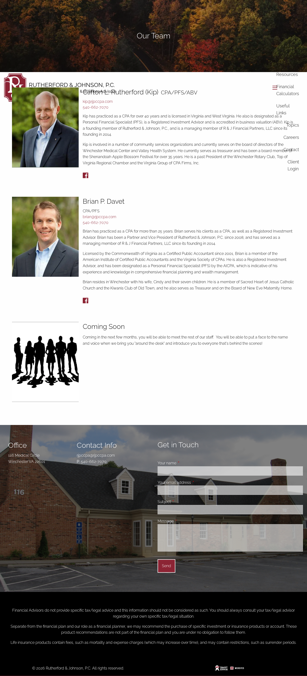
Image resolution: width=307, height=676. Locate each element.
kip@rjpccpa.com (98, 101)
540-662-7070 (95, 107)
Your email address (192, 482)
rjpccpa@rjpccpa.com (96, 455)
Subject (182, 501)
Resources (287, 74)
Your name (185, 463)
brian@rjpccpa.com (99, 217)
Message (184, 521)
